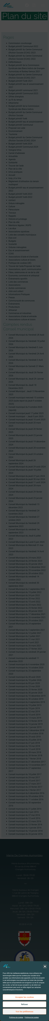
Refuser (24, 1004)
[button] (45, 966)
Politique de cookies (16, 1017)
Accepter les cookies (24, 997)
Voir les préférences (24, 1011)
